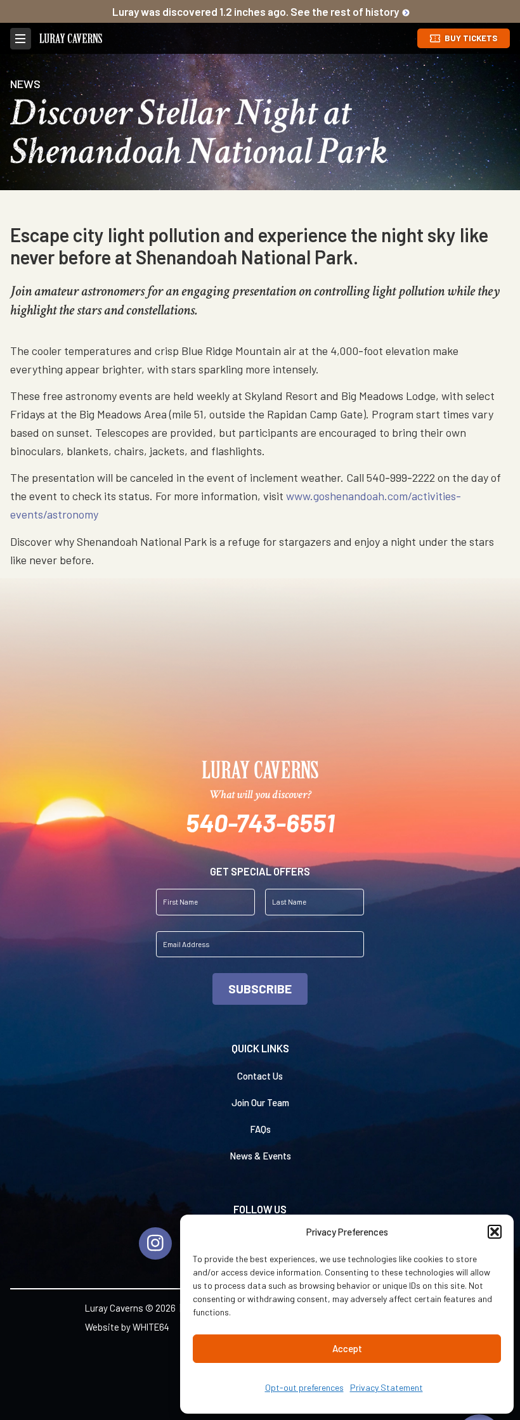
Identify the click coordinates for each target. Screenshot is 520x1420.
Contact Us (260, 1075)
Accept (347, 1348)
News (25, 84)
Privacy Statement (386, 1387)
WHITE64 (151, 1327)
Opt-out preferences (304, 1387)
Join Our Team (260, 1102)
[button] (494, 1231)
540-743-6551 (260, 822)
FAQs (260, 1129)
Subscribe (260, 988)
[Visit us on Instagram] (155, 1243)
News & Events (260, 1155)
